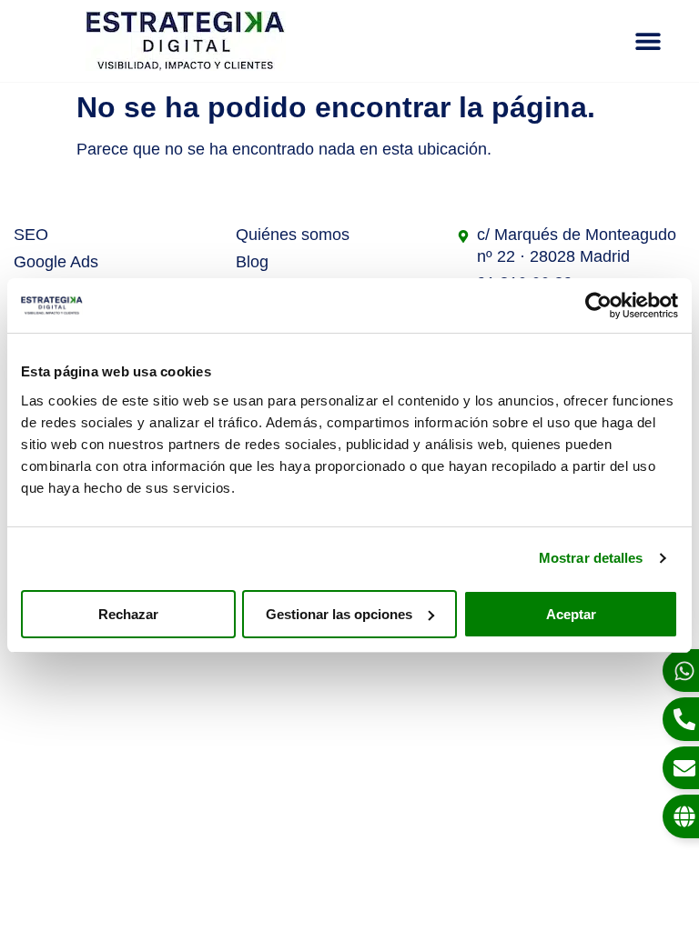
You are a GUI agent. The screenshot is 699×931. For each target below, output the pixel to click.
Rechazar (128, 614)
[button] (648, 41)
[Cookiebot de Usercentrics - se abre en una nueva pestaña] (598, 305)
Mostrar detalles (591, 558)
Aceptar (571, 614)
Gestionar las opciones (339, 614)
